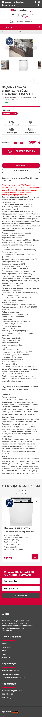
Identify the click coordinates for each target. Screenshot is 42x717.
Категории (6, 647)
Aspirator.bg (6, 698)
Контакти (6, 657)
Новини (5, 654)
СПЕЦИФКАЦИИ (21, 171)
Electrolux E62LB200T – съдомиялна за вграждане (19, 530)
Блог (23, 379)
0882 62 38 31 (10, 5)
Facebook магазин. (15, 381)
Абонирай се (21, 596)
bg (39, 2)
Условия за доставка (10, 671)
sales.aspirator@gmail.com (14, 2)
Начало (4, 644)
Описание (21, 165)
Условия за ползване (10, 674)
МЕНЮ (9, 27)
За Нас (4, 650)
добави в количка (25, 151)
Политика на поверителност (13, 677)
